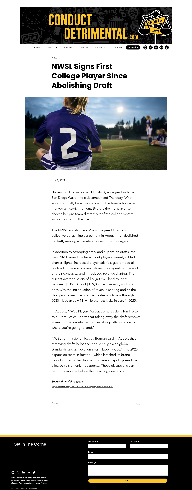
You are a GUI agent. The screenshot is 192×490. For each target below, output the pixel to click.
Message (92, 462)
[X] (151, 47)
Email (90, 452)
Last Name (134, 441)
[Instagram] (145, 47)
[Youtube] (29, 472)
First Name (93, 441)
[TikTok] (167, 47)
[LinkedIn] (156, 47)
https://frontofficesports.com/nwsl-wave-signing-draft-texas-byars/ (82, 386)
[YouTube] (161, 47)
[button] (133, 47)
